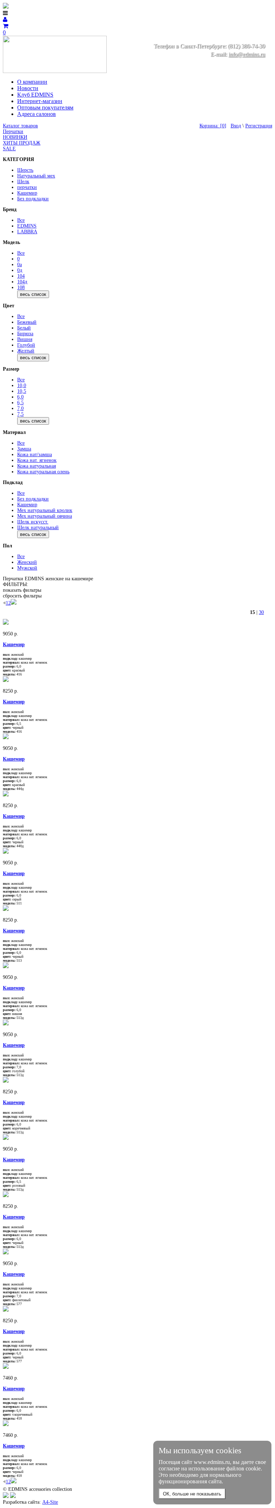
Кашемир (27, 193)
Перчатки (13, 131)
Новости (27, 88)
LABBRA (27, 231)
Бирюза (25, 333)
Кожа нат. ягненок (37, 460)
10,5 (21, 391)
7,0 (20, 408)
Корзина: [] (212, 125)
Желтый (25, 350)
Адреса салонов (36, 114)
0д (19, 270)
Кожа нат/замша (34, 454)
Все (21, 220)
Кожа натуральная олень (43, 471)
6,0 (20, 397)
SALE (9, 148)
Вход (236, 125)
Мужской (27, 568)
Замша (24, 449)
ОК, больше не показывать (192, 1494)
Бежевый (27, 322)
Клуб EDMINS (35, 95)
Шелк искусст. (32, 521)
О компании (32, 82)
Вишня (24, 339)
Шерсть (25, 170)
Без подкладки (33, 198)
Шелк (23, 181)
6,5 (20, 402)
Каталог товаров (20, 125)
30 (261, 612)
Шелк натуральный (38, 527)
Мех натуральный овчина (44, 516)
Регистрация (258, 125)
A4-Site (50, 1502)
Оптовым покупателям (45, 107)
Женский (27, 562)
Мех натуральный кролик (44, 510)
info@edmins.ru (246, 54)
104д (22, 281)
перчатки (27, 187)
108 (21, 287)
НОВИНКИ (15, 137)
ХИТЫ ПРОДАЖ (21, 143)
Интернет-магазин (39, 101)
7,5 (20, 414)
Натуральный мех (36, 176)
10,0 (21, 385)
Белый (24, 328)
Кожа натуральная (36, 466)
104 (21, 276)
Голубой (26, 345)
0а (19, 264)
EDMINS (27, 226)
